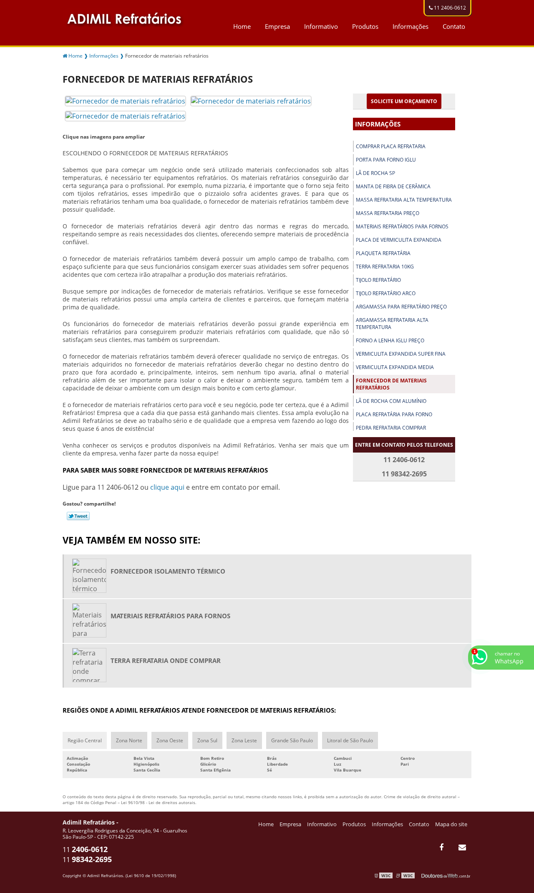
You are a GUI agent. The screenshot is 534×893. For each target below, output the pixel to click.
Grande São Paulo (292, 740)
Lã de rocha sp (375, 173)
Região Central (85, 740)
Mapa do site (451, 824)
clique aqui (167, 487)
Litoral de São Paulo (350, 740)
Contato (454, 26)
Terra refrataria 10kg (385, 266)
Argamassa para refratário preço (401, 306)
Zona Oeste (169, 740)
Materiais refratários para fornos (402, 226)
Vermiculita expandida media (395, 367)
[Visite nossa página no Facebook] (441, 847)
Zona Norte (129, 740)
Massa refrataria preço (387, 213)
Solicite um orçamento (404, 101)
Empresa (277, 26)
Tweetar (78, 516)
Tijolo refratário (378, 279)
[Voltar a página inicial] (125, 17)
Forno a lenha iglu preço (390, 340)
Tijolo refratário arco (386, 293)
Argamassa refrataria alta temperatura (392, 323)
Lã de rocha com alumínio (391, 401)
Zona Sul (207, 740)
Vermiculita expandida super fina (401, 353)
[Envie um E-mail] (462, 847)
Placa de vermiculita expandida (398, 239)
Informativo (321, 26)
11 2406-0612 (449, 7)
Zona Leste (244, 740)
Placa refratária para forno (394, 414)
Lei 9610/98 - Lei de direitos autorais (158, 802)
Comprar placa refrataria (391, 146)
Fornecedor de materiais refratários (391, 384)
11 (85, 849)
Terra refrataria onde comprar (166, 660)
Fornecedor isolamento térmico (168, 571)
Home (242, 26)
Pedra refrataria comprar (391, 427)
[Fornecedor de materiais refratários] (125, 100)
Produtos (365, 26)
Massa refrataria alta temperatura (404, 199)
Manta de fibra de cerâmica (393, 186)
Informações (410, 26)
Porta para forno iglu (386, 159)
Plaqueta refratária (383, 253)
